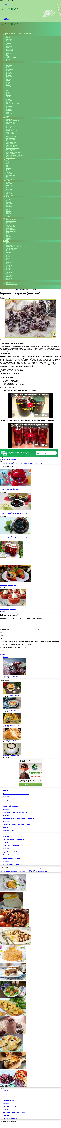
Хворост (8, 254)
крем (35, 868)
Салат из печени (11, 142)
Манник (8, 271)
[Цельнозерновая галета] (12, 709)
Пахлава (9, 259)
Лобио (8, 99)
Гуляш (8, 82)
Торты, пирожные (11, 248)
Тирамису (9, 215)
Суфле (8, 279)
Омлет (8, 105)
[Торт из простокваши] (13, 979)
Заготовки (6, 181)
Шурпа (8, 59)
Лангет (8, 98)
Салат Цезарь (10, 149)
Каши (8, 92)
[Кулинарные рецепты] (9, 15)
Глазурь (8, 276)
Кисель (8, 169)
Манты (8, 102)
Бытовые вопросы (11, 284)
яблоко (50, 871)
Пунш (8, 160)
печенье (2, 871)
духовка (11, 868)
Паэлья (8, 109)
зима (20, 868)
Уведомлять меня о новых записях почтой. (14, 647)
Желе (8, 199)
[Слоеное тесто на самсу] (12, 739)
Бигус (8, 70)
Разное (5, 281)
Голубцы (8, 80)
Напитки (6, 159)
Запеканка (9, 272)
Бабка (8, 66)
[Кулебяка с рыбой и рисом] (12, 724)
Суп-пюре (9, 53)
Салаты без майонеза (12, 150)
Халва (8, 216)
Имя (1, 632)
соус (36, 871)
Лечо (7, 186)
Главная (2, 289)
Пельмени (9, 110)
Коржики (8, 244)
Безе (7, 198)
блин (1, 868)
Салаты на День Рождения (14, 152)
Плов (7, 112)
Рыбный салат (10, 129)
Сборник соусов (11, 219)
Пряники (8, 262)
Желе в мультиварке (8, 585)
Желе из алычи (5, 561)
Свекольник (9, 50)
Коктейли (9, 178)
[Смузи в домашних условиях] (13, 1033)
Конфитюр (9, 183)
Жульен (8, 88)
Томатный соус (10, 226)
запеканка (16, 868)
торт (46, 871)
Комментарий (4, 629)
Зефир (8, 201)
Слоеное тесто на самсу (10, 740)
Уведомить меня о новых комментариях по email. (16, 644)
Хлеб (7, 251)
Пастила (8, 211)
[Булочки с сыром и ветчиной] (11, 1051)
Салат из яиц (10, 135)
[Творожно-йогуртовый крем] (12, 754)
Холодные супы (11, 57)
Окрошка (9, 46)
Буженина (9, 76)
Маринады (9, 228)
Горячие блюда (8, 62)
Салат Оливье (10, 143)
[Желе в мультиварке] (15, 582)
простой (23, 871)
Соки (7, 176)
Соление (9, 189)
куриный (39, 868)
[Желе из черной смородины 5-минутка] (15, 534)
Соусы (5, 218)
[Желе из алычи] (11, 558)
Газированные (10, 175)
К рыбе (8, 238)
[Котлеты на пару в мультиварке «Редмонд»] (13, 997)
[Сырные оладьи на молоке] (12, 693)
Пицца (8, 264)
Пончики (8, 274)
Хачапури (9, 265)
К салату (8, 239)
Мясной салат (10, 128)
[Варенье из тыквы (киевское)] (13, 1086)
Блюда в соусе (10, 231)
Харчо (8, 56)
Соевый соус (10, 222)
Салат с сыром (10, 146)
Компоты (9, 171)
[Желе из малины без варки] (15, 486)
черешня (13, 459)
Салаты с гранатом (12, 156)
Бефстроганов (10, 67)
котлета (32, 868)
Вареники (9, 77)
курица (43, 868)
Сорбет (8, 213)
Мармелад (9, 206)
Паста (8, 108)
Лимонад (9, 173)
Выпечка (6, 241)
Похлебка (9, 47)
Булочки (8, 256)
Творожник (9, 275)
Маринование (10, 188)
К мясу (8, 235)
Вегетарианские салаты (13, 120)
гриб (8, 868)
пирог (8, 871)
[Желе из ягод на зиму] (13, 605)
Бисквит (8, 258)
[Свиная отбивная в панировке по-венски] (13, 890)
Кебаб (8, 93)
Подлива (9, 113)
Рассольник (9, 49)
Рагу (7, 116)
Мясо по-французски (12, 103)
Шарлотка (9, 269)
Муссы (8, 209)
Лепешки (9, 261)
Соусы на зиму (10, 225)
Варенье (8, 182)
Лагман (8, 43)
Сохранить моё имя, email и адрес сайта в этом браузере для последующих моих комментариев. (30, 641)
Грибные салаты (11, 123)
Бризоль (8, 75)
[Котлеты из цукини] (13, 1015)
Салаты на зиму (11, 153)
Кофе (8, 163)
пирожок (13, 871)
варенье (2, 459)
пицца (16, 871)
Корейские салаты (11, 125)
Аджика (8, 191)
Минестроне (10, 45)
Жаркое (8, 86)
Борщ (8, 37)
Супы (5, 35)
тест (44, 871)
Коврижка (9, 278)
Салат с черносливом (12, 148)
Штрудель (9, 268)
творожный (40, 871)
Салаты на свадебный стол (14, 155)
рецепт (27, 871)
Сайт (1, 638)
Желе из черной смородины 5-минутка (14, 537)
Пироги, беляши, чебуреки (14, 245)
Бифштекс (9, 73)
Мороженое (9, 208)
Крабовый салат (11, 126)
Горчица (8, 232)
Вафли (8, 242)
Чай (7, 162)
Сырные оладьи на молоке (11, 695)
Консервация (10, 195)
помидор (20, 871)
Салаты (5, 118)
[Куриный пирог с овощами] (13, 1069)
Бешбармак (9, 69)
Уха (7, 55)
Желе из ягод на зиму (8, 609)
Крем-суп (9, 42)
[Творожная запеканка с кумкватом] (15, 944)
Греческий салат (11, 122)
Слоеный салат (10, 158)
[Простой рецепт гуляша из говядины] (14, 926)
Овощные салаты (11, 136)
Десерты (6, 196)
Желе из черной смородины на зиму (13, 513)
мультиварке (49, 868)
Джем (8, 192)
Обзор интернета (11, 282)
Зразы (8, 89)
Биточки (8, 72)
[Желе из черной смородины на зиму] (15, 510)
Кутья (8, 205)
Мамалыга (9, 100)
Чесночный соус (11, 229)
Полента (8, 115)
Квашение (9, 193)
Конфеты (9, 203)
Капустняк (9, 40)
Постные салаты (11, 139)
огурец (56, 868)
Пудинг (8, 212)
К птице (8, 236)
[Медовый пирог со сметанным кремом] (13, 962)
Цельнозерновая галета (10, 710)
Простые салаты (11, 140)
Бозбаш (8, 36)
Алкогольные (10, 179)
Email (2, 635)
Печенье (8, 252)
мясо (53, 868)
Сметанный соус (11, 221)
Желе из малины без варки (10, 489)
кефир (28, 868)
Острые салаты (10, 138)
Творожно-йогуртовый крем (11, 755)
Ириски (8, 202)
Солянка (8, 52)
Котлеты (8, 95)
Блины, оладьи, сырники (13, 246)
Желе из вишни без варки (10, 676)
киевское (8, 459)
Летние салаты (10, 133)
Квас (7, 165)
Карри (8, 90)
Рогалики (9, 255)
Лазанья (8, 96)
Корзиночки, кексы (11, 249)
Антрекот (9, 65)
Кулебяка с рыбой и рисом (11, 725)
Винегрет (9, 119)
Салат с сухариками (12, 145)
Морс (7, 166)
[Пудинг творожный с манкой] (11, 908)
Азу (7, 63)
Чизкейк (8, 266)
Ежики (8, 85)
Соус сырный (10, 223)
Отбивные (9, 106)
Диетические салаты (12, 132)
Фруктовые (9, 172)
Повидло (9, 185)
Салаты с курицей (11, 130)
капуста (24, 868)
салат (32, 871)
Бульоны (9, 39)
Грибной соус (10, 233)
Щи (7, 60)
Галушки (8, 79)
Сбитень (8, 168)
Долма (8, 83)
